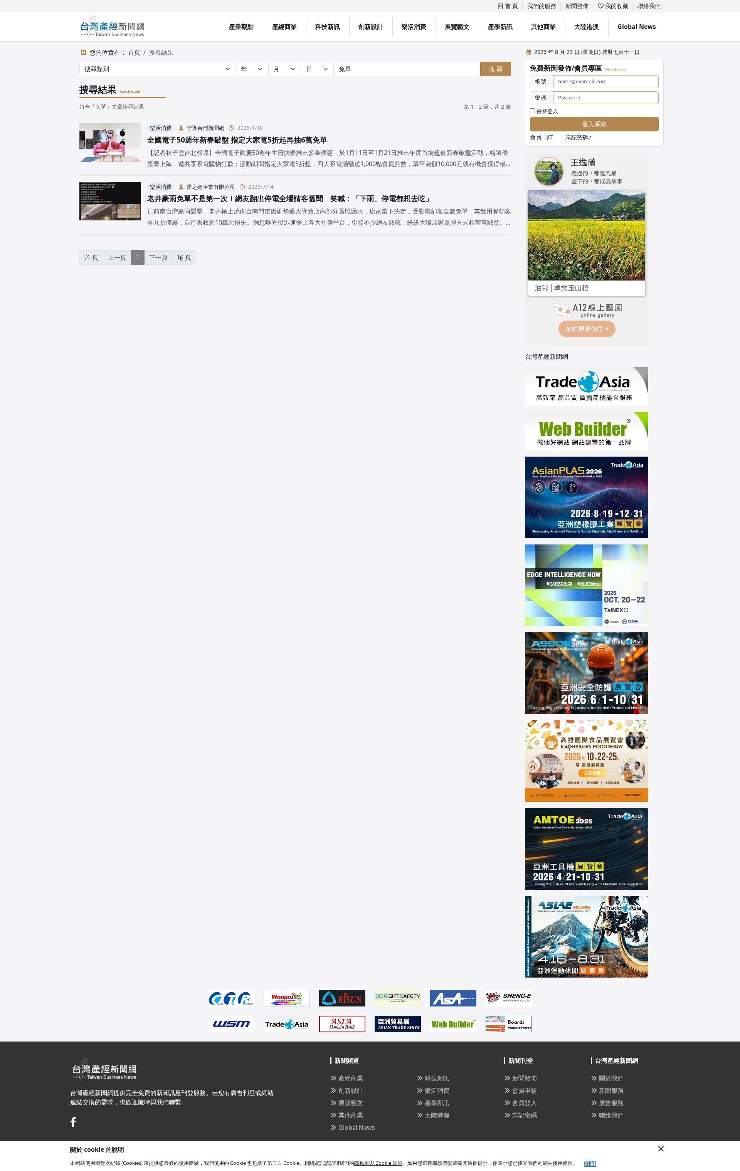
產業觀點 (241, 26)
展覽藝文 (457, 26)
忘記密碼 (524, 1115)
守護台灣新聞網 (205, 127)
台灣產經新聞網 (546, 356)
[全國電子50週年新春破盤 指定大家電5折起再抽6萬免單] (110, 146)
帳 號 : (541, 81)
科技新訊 (327, 26)
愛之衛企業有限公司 (211, 186)
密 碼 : (541, 97)
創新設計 (370, 26)
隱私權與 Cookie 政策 (378, 1162)
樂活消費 (414, 26)
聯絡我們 (649, 6)
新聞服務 (611, 1090)
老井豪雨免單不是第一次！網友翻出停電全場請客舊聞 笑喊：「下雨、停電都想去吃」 (290, 198)
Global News (636, 26)
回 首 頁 (508, 6)
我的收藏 (616, 6)
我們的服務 (541, 6)
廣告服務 (611, 1103)
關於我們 (611, 1078)
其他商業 (543, 26)
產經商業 (284, 26)
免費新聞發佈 (551, 67)
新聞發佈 (577, 6)
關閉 (590, 1163)
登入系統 (594, 124)
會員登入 (524, 1103)
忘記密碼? (578, 137)
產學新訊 (500, 26)
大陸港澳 (586, 26)
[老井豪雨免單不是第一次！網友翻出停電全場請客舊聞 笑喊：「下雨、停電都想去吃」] (110, 205)
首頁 (134, 52)
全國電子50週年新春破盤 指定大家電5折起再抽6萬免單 (237, 139)
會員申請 (541, 137)
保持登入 (546, 111)
